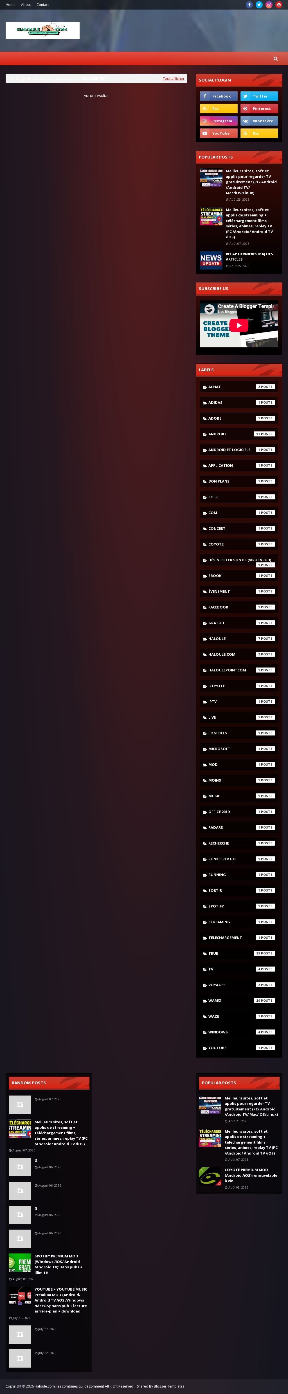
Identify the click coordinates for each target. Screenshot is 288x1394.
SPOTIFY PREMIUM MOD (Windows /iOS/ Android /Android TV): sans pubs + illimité (58, 1264)
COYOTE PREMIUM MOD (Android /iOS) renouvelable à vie (251, 1175)
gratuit (234, 622)
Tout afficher (173, 78)
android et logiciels (234, 449)
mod (234, 764)
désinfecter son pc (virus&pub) (239, 561)
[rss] (219, 108)
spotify (234, 906)
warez (234, 1000)
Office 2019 (234, 811)
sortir (234, 890)
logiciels (234, 733)
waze (234, 1016)
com (234, 512)
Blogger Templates (169, 1386)
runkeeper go (234, 858)
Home (10, 4)
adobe (234, 418)
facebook (234, 607)
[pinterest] (278, 4)
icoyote (234, 685)
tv (234, 969)
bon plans (234, 481)
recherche (234, 843)
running (234, 874)
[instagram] (269, 4)
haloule (234, 638)
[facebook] (249, 4)
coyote (234, 544)
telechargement (234, 937)
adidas (234, 402)
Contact (43, 4)
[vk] (259, 121)
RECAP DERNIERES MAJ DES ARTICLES (249, 256)
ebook (234, 575)
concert (234, 528)
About (26, 4)
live (234, 717)
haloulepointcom (234, 670)
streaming (234, 921)
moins (234, 780)
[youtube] (219, 133)
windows (234, 1032)
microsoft (234, 748)
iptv (234, 701)
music (234, 795)
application (234, 465)
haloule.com (234, 654)
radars (234, 827)
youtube (234, 1047)
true (234, 953)
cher (234, 496)
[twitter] (259, 4)
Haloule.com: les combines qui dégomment (69, 1386)
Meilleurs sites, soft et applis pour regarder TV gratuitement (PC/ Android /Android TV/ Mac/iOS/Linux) (251, 181)
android (234, 433)
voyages (234, 984)
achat (234, 386)
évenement (234, 591)
